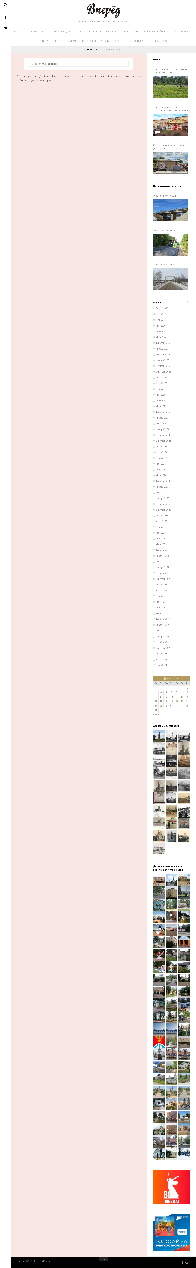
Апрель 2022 (162, 607)
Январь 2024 (162, 487)
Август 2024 (162, 446)
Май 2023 (161, 533)
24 (156, 706)
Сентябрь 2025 (163, 372)
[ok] (5, 18)
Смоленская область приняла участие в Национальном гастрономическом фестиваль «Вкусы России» (169, 147)
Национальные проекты (95, 41)
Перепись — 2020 (158, 41)
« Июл (156, 714)
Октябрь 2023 (163, 504)
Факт (80, 31)
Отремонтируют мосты (165, 196)
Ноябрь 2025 (162, 360)
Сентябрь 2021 (163, 648)
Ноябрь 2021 (162, 636)
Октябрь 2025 (163, 366)
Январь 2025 (162, 418)
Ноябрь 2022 (162, 567)
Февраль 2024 (163, 481)
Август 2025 (162, 377)
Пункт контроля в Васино (166, 264)
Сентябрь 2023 (163, 510)
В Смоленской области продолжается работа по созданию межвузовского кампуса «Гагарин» (171, 109)
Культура (32, 31)
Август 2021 (162, 653)
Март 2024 (161, 475)
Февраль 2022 (163, 619)
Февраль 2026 (163, 343)
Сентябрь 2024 (163, 441)
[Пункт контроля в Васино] (170, 279)
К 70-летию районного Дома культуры (166, 31)
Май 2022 (161, 602)
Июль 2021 (161, 659)
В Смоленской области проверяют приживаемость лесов (171, 71)
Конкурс (44, 41)
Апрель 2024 (162, 469)
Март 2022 (161, 613)
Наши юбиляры (136, 41)
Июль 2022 (161, 590)
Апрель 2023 (162, 538)
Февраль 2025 (163, 412)
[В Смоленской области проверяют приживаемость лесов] (170, 87)
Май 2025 (161, 395)
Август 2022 (162, 584)
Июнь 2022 (161, 596)
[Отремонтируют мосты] (170, 210)
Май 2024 (161, 464)
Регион (18, 31)
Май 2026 (161, 326)
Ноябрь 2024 (162, 429)
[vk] (5, 27)
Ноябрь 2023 (162, 498)
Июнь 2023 (161, 527)
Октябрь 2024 (163, 435)
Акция (136, 31)
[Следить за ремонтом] (170, 245)
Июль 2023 (161, 521)
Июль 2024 (161, 452)
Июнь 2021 (161, 665)
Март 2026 (161, 337)
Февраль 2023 (163, 550)
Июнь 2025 (161, 389)
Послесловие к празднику (57, 31)
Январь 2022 (162, 625)
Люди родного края (116, 31)
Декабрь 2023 (163, 492)
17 (156, 701)
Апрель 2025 (162, 400)
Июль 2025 (161, 383)
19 (166, 701)
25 (161, 706)
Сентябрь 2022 (163, 579)
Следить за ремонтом (164, 230)
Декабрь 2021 (163, 630)
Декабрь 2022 (163, 561)
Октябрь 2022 (163, 573)
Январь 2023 (162, 556)
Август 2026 (162, 308)
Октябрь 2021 (163, 642)
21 (177, 701)
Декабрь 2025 (163, 354)
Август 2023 (162, 515)
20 (171, 701)
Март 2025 (161, 406)
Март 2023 (161, 544)
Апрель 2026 (162, 331)
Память (118, 41)
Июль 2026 (161, 314)
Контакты (95, 31)
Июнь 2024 (161, 458)
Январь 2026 (162, 349)
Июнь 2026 (161, 320)
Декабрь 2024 (163, 423)
